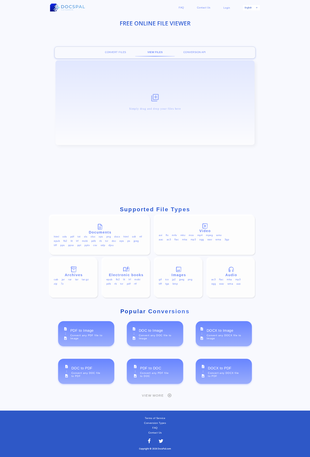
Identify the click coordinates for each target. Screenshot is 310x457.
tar (77, 279)
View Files (155, 52)
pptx (87, 245)
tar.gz (85, 279)
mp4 (200, 235)
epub (57, 240)
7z (62, 283)
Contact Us (203, 7)
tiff (55, 245)
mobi (85, 240)
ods (64, 236)
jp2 (174, 279)
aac (161, 239)
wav (209, 239)
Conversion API (194, 52)
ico (167, 279)
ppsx (71, 245)
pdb (93, 240)
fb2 (65, 240)
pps (62, 245)
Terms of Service (155, 418)
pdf (72, 236)
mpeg (209, 235)
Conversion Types (155, 423)
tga (167, 283)
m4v (174, 235)
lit (72, 240)
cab (56, 279)
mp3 (193, 239)
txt (79, 236)
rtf (140, 236)
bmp (175, 283)
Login (226, 7)
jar (63, 279)
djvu (111, 245)
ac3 (169, 239)
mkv (182, 235)
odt (134, 236)
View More (153, 395)
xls (85, 236)
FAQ (181, 7)
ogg (201, 239)
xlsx (93, 236)
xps (101, 236)
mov (191, 235)
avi (160, 235)
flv (167, 235)
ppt (79, 245)
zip (55, 283)
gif (160, 279)
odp (103, 245)
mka (184, 239)
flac (176, 239)
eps (121, 240)
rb (100, 240)
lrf (77, 240)
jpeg (136, 240)
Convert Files (115, 52)
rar (70, 279)
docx (117, 236)
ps (128, 240)
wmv (219, 235)
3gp (227, 239)
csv (95, 245)
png (108, 236)
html (56, 236)
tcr (106, 240)
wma (218, 239)
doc (114, 240)
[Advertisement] (155, 176)
